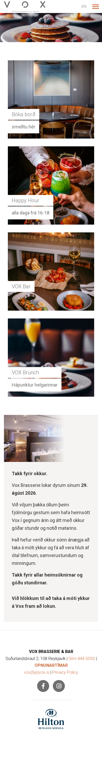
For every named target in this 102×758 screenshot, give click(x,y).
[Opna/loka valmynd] (95, 6)
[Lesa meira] (51, 27)
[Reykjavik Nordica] (51, 719)
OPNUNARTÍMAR (51, 665)
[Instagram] (59, 686)
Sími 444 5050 (82, 658)
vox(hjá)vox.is (36, 672)
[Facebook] (43, 686)
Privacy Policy (65, 672)
